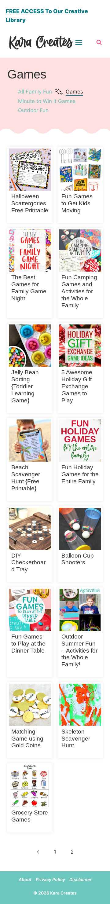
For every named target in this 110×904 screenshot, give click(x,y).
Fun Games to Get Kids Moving (77, 203)
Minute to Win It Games (46, 101)
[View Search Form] (99, 42)
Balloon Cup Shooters (77, 559)
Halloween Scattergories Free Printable (29, 203)
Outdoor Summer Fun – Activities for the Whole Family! (79, 650)
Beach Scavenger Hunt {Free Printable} (25, 477)
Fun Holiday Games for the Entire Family (80, 474)
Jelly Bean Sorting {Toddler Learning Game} (25, 386)
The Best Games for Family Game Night (28, 287)
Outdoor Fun (33, 110)
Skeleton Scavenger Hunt (75, 738)
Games (74, 92)
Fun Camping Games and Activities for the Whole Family (79, 291)
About (25, 879)
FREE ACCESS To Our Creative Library (47, 15)
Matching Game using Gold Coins (27, 738)
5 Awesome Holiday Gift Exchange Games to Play (76, 386)
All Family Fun (35, 92)
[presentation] (30, 169)
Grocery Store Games (29, 816)
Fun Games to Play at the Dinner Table (28, 643)
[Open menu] (82, 42)
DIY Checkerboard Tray (28, 562)
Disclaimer (80, 879)
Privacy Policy (50, 879)
